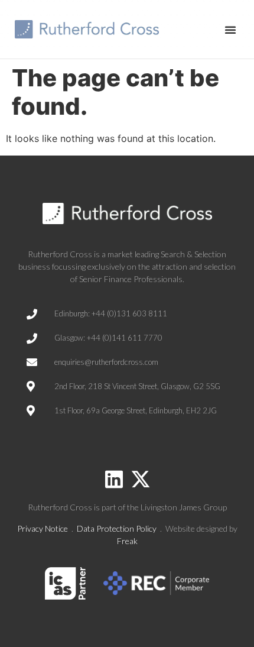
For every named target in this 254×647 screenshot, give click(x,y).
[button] (230, 29)
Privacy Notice (42, 528)
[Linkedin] (114, 479)
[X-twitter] (141, 479)
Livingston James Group (184, 507)
